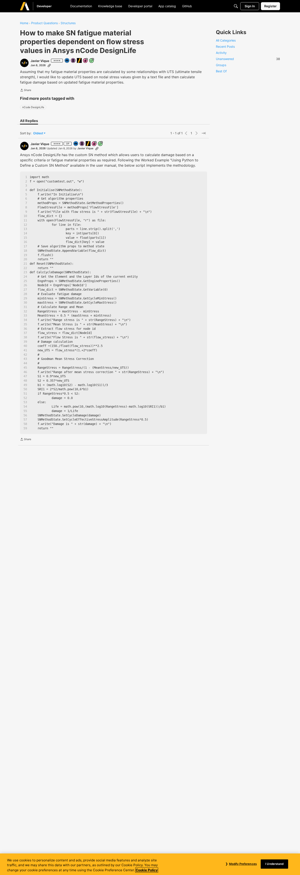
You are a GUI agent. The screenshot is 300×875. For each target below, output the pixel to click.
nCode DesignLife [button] (33, 107)
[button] (24, 62)
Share (25, 90)
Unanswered (248, 59)
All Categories (226, 40)
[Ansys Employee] (79, 61)
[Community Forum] (41, 6)
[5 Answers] (91, 61)
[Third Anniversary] (85, 61)
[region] (150, 864)
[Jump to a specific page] (203, 133)
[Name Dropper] (73, 61)
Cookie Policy (147, 870)
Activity (221, 53)
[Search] (236, 6)
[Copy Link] (49, 65)
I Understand (274, 864)
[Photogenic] (67, 61)
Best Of (221, 71)
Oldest (38, 133)
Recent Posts (225, 46)
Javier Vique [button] (40, 61)
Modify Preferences (243, 864)
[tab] (29, 120)
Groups (221, 65)
